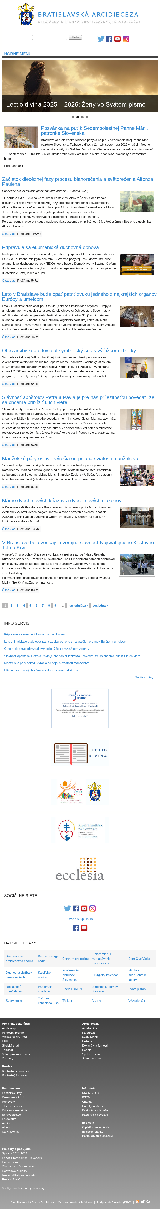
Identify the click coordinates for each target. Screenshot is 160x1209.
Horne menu (18, 54)
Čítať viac (8, 234)
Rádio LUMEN (72, 989)
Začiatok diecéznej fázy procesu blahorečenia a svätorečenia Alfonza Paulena (77, 181)
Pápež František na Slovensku (22, 1157)
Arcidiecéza (89, 1028)
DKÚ (5, 1041)
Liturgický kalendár (105, 975)
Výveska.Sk (136, 1000)
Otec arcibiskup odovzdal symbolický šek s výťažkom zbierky (69, 350)
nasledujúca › (78, 605)
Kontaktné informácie (16, 1071)
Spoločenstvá (91, 1054)
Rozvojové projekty (14, 1170)
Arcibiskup (9, 1028)
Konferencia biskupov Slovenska (70, 974)
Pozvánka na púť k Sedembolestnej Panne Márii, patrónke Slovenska (94, 130)
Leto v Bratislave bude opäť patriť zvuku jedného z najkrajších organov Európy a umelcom (79, 296)
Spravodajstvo (11, 1114)
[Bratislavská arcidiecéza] (80, 26)
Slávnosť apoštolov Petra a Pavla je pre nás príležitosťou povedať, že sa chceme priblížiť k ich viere (78, 399)
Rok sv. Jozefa (11, 1179)
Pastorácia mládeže (95, 1110)
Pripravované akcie (14, 1110)
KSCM (86, 1097)
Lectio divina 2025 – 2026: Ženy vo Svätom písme (76, 104)
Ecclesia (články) (93, 1131)
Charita (87, 1101)
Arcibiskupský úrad (14, 1036)
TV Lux (67, 1000)
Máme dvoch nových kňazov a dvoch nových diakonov (61, 500)
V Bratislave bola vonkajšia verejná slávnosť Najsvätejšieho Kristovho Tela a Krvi (78, 545)
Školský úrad (10, 1045)
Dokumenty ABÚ (13, 1097)
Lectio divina (10, 1162)
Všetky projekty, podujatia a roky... (24, 1188)
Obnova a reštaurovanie (18, 1166)
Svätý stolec (14, 1000)
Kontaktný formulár (14, 1075)
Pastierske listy (12, 1093)
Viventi (96, 1000)
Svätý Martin (90, 1036)
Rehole (86, 1050)
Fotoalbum (9, 1119)
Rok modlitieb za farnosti (18, 1175)
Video (6, 1127)
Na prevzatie (10, 1131)
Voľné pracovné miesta (17, 1054)
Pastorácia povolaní (95, 1114)
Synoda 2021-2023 (14, 1153)
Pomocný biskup (13, 1032)
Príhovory (8, 1101)
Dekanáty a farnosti (95, 1045)
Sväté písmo (137, 989)
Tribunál (7, 1050)
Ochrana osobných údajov (75, 1202)
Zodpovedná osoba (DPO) (114, 1202)
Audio (6, 1123)
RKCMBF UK (90, 1093)
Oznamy (7, 1058)
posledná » (100, 605)
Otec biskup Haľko (80, 919)
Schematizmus (91, 1058)
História (87, 1041)
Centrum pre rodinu (75, 958)
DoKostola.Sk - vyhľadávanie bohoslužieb (102, 958)
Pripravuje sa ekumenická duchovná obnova (50, 247)
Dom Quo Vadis (139, 958)
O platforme (95, 1127)
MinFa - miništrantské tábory (137, 974)
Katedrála (88, 1032)
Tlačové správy (12, 1106)
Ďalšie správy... (145, 677)
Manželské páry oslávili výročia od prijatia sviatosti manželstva (70, 458)
